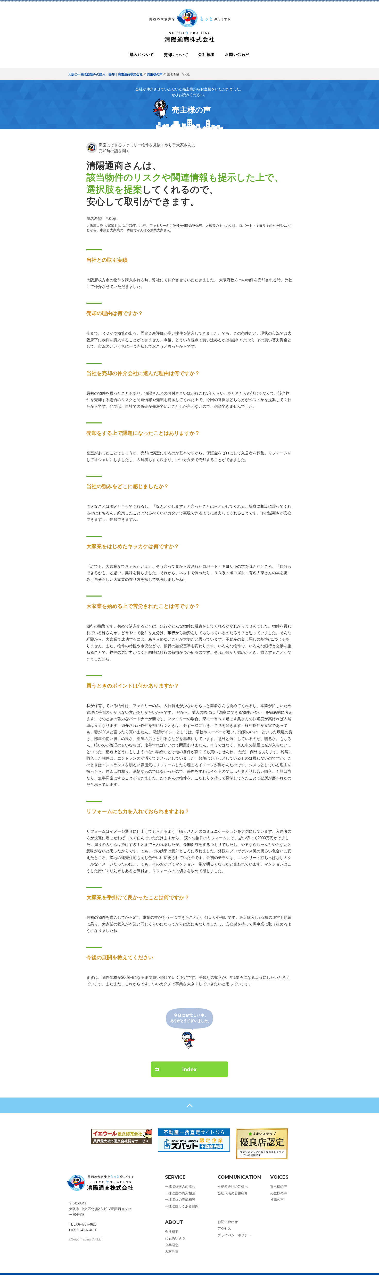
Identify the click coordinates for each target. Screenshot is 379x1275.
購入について (141, 56)
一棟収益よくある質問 (182, 1206)
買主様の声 (278, 1186)
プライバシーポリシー (234, 1235)
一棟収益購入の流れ (180, 1186)
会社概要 (206, 56)
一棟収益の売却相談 (180, 1200)
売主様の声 (278, 1193)
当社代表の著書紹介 (233, 1193)
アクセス (224, 1228)
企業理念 (171, 1245)
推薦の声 (277, 1200)
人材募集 (171, 1251)
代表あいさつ (175, 1238)
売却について (176, 56)
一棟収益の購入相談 (180, 1193)
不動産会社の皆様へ (233, 1186)
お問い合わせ (237, 56)
